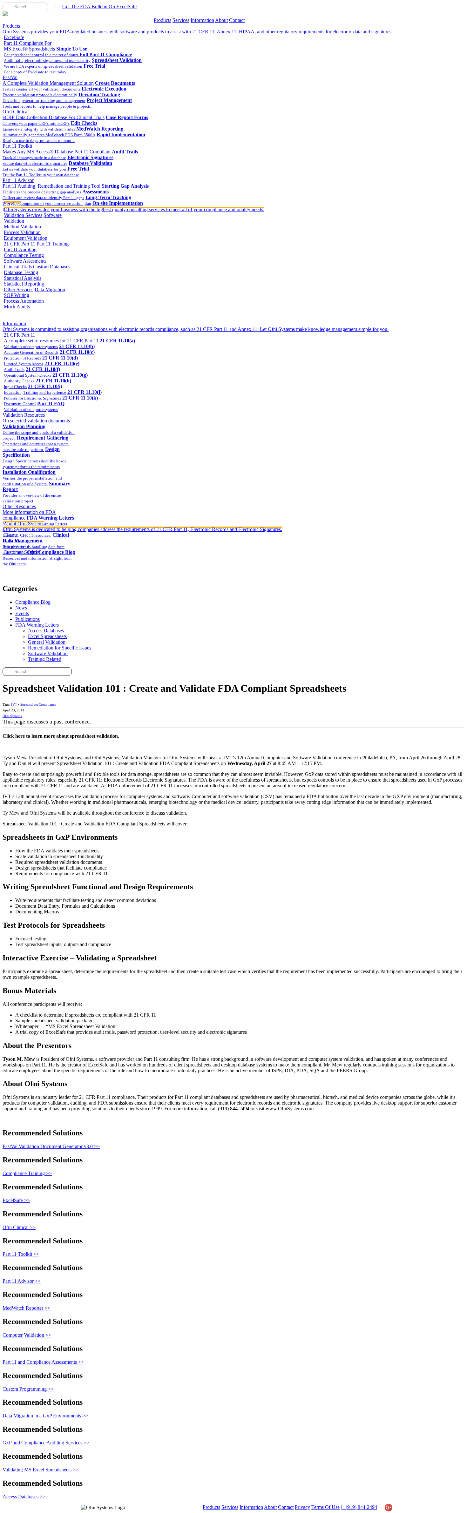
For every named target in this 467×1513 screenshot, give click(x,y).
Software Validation (48, 653)
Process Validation (22, 232)
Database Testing (21, 272)
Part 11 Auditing (20, 249)
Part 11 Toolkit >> (21, 1254)
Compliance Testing (24, 255)
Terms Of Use (325, 1507)
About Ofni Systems (142, 526)
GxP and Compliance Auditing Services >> (46, 1442)
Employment (16, 546)
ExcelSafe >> (16, 1200)
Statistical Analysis (22, 278)
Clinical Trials (18, 266)
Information (202, 20)
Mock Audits (17, 306)
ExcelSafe (29, 43)
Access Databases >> (24, 1496)
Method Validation (22, 226)
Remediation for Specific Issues (59, 647)
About (221, 20)
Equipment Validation (25, 238)
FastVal (48, 80)
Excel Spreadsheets (47, 636)
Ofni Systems (12, 716)
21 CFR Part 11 (19, 243)
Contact (237, 20)
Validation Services (23, 215)
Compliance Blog (33, 602)
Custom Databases (51, 266)
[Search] (7, 6)
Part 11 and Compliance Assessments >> (43, 1362)
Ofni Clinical (54, 114)
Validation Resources (36, 417)
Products (162, 20)
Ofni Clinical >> (19, 1227)
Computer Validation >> (27, 1335)
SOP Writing (16, 295)
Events (22, 613)
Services (181, 20)
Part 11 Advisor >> (22, 1281)
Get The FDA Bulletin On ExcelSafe (99, 6)
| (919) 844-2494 (359, 1507)
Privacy (302, 1507)
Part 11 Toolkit (57, 148)
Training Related (44, 659)
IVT (14, 704)
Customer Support (21, 552)
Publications (27, 619)
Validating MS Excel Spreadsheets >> (40, 1469)
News (21, 607)
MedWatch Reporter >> (26, 1308)
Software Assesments (25, 261)
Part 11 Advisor (51, 183)
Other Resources (29, 512)
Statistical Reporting (24, 283)
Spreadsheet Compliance (38, 704)
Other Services (18, 289)
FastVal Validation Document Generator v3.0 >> (51, 1146)
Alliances (12, 540)
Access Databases (46, 630)
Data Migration (50, 289)
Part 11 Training (53, 243)
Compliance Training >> (27, 1173)
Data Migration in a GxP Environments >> (45, 1415)
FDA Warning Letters (37, 625)
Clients (10, 535)
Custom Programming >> (28, 1389)
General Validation (46, 642)
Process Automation (24, 301)
